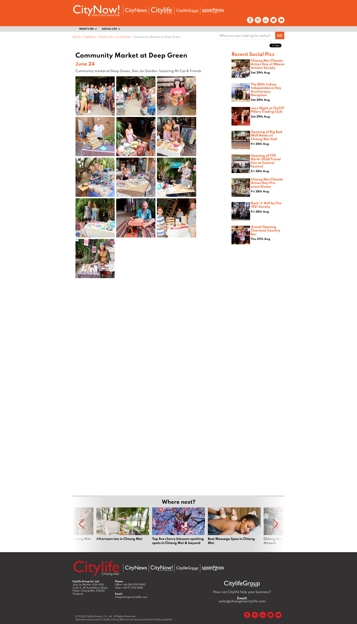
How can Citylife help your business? (242, 592)
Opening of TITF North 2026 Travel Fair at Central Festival (266, 160)
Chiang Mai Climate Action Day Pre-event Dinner (267, 182)
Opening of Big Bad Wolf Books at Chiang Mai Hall (266, 135)
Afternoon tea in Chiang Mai (122, 528)
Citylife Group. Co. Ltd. (99, 616)
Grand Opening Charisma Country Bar (265, 230)
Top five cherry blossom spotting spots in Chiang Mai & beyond (178, 528)
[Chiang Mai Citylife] (161, 10)
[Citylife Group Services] (187, 10)
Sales (129, 587)
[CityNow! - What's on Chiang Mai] (96, 10)
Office (130, 584)
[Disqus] (152, 340)
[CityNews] (136, 11)
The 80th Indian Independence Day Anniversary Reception (266, 89)
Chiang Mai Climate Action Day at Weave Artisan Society (267, 64)
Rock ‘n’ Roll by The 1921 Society (266, 205)
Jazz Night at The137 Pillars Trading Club (267, 110)
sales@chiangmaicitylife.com (242, 599)
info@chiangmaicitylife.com (131, 597)
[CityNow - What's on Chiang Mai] (161, 568)
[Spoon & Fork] (213, 10)
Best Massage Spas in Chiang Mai (234, 528)
